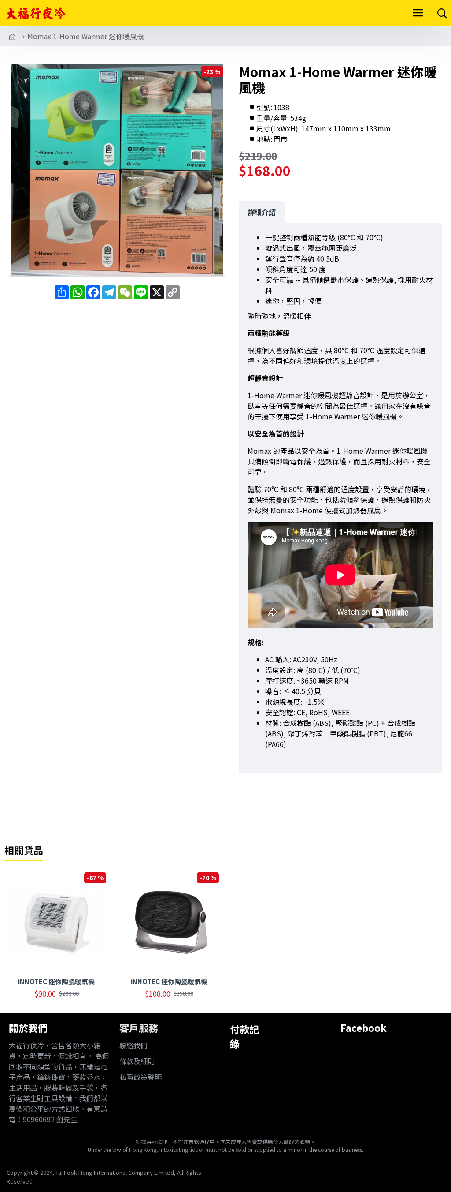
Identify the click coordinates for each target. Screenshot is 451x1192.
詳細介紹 (262, 212)
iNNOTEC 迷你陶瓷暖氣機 (56, 981)
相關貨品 (23, 850)
